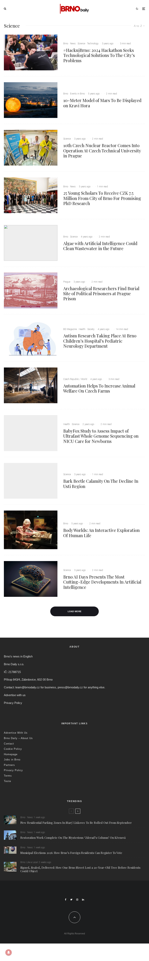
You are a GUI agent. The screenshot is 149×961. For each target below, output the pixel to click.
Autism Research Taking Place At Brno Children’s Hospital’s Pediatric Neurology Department (99, 340)
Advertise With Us (16, 732)
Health (82, 329)
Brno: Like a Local (29, 862)
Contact (9, 743)
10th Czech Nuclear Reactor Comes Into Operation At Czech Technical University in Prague (102, 150)
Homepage (10, 754)
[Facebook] (65, 899)
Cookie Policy (13, 748)
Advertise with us (15, 695)
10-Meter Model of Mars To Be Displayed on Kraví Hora (102, 103)
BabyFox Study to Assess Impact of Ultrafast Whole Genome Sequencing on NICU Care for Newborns (101, 436)
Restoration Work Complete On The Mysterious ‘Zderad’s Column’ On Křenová (73, 837)
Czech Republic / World (75, 379)
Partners (9, 765)
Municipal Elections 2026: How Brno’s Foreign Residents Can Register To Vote (71, 853)
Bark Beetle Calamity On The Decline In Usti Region (100, 483)
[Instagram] (77, 899)
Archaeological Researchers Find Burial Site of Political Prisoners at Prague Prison (101, 293)
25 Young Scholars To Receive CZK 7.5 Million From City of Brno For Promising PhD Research (102, 198)
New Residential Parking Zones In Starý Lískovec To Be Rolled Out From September (76, 822)
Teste (7, 781)
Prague (66, 281)
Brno (65, 43)
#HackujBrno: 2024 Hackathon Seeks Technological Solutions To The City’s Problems (99, 55)
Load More (74, 611)
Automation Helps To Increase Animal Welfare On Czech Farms (99, 388)
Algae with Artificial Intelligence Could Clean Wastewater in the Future (100, 246)
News (73, 43)
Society (90, 329)
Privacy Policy (13, 702)
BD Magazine (70, 329)
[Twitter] (71, 899)
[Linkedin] (83, 899)
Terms (8, 775)
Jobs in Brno (12, 759)
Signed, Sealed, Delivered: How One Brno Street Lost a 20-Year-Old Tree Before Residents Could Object (80, 869)
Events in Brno (77, 93)
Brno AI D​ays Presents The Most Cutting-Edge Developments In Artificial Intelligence (102, 582)
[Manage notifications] (8, 952)
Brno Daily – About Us (18, 738)
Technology (93, 43)
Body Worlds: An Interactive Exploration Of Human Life (101, 533)
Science (81, 43)
